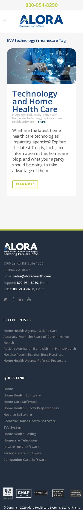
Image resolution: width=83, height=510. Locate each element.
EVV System (12, 427)
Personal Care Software (22, 453)
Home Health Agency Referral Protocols (34, 360)
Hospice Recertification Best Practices (33, 354)
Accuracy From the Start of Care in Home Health (36, 339)
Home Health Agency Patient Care (30, 330)
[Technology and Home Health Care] (41, 66)
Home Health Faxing (19, 434)
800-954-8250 (41, 4)
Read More (25, 184)
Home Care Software (20, 401)
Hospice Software (17, 414)
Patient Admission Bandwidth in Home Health (39, 348)
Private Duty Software (21, 446)
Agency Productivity (28, 115)
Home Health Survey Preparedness (31, 408)
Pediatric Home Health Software (29, 421)
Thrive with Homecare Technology (34, 116)
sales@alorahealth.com (32, 276)
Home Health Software (22, 395)
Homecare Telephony (20, 440)
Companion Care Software (24, 459)
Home (8, 389)
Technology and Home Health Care (35, 101)
